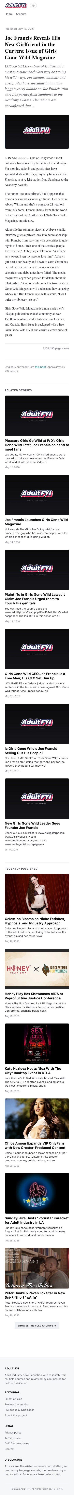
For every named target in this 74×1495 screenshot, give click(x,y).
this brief (40, 366)
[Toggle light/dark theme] (33, 5)
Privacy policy (13, 1432)
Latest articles (13, 1398)
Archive (21, 14)
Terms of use (13, 1438)
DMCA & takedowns (17, 1443)
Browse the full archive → (37, 1325)
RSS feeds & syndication (20, 1409)
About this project (16, 1415)
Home (9, 14)
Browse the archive (17, 1404)
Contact (9, 1449)
